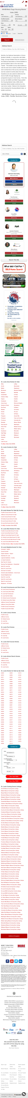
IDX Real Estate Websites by (7, 1094)
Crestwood (3, 401)
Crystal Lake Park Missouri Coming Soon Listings (12, 818)
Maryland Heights (18, 390)
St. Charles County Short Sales (8, 600)
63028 (2, 705)
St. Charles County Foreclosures (8, 598)
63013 (2, 681)
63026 (2, 702)
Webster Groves (17, 426)
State (2, 14)
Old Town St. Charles (6, 570)
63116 (11, 739)
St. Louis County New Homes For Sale (10, 541)
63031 (2, 709)
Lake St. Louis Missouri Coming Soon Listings (11, 857)
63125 (19, 685)
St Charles (16, 409)
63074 (11, 696)
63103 (11, 711)
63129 (19, 694)
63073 (11, 694)
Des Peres (3, 407)
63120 (19, 675)
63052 (2, 743)
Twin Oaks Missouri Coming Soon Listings (10, 906)
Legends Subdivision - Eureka (8, 557)
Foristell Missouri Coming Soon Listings (10, 837)
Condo (9, 33)
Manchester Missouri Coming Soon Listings (11, 859)
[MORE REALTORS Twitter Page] (16, 961)
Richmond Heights (18, 403)
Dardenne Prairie (5, 405)
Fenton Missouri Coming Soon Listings (10, 831)
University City (17, 420)
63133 (19, 702)
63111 (11, 728)
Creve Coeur (4, 403)
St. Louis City (4, 621)
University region (18, 485)
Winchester (16, 437)
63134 (19, 705)
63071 (11, 690)
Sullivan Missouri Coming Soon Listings (10, 899)
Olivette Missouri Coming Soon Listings (10, 876)
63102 (11, 709)
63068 (11, 683)
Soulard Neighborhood (6, 575)
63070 (11, 688)
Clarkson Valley (4, 396)
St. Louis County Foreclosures (8, 589)
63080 (11, 698)
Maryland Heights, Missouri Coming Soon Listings (12, 865)
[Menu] (26, 5)
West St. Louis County (6, 581)
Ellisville (3, 409)
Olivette (15, 401)
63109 (11, 724)
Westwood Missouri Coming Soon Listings (10, 925)
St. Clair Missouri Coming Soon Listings (10, 895)
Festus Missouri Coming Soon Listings (9, 833)
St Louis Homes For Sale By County (12, 510)
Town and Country (18, 418)
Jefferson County (5, 616)
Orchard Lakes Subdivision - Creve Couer (10, 572)
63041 (2, 726)
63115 (11, 737)
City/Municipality (5, 19)
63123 (19, 681)
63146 (19, 724)
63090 (11, 702)
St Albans (16, 407)
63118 (11, 743)
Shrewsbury (16, 405)
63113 (11, 732)
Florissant (3, 418)
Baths (9, 27)
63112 (11, 730)
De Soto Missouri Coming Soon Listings (10, 822)
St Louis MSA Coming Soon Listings (9, 893)
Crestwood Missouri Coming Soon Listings (10, 812)
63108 (11, 722)
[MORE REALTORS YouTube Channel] (12, 961)
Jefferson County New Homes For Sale (10, 535)
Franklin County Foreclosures (8, 606)
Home (3, 33)
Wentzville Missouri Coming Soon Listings (10, 923)
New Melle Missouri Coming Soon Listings (10, 869)
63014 (2, 683)
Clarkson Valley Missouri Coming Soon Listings (11, 803)
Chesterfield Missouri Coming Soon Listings (11, 801)
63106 (11, 717)
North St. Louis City (5, 566)
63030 (2, 707)
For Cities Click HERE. (8, 444)
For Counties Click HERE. (9, 525)
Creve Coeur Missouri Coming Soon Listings (11, 814)
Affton (2, 384)
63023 (2, 698)
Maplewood (16, 388)
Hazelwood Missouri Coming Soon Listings (10, 846)
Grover (2, 428)
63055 (11, 673)
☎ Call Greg (14, 217)
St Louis (16, 411)
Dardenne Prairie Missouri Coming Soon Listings (12, 820)
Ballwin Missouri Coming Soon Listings (10, 790)
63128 (19, 692)
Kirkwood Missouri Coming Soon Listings (10, 852)
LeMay (15, 384)
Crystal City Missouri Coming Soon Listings (11, 816)
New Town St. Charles (6, 562)
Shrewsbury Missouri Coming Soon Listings (11, 884)
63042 (2, 728)
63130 (19, 696)
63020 (2, 694)
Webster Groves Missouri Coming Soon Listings (12, 918)
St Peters (16, 413)
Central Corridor (4, 551)
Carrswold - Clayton (5, 549)
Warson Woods (17, 422)
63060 (11, 677)
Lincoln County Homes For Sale (8, 516)
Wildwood (16, 435)
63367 (19, 737)
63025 (2, 700)
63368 (19, 739)
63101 (11, 707)
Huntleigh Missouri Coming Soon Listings (10, 848)
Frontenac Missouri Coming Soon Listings (10, 842)
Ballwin (2, 388)
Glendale (3, 422)
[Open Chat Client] (24, 1094)
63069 (11, 685)
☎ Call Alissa (14, 253)
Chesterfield (4, 394)
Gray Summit (4, 424)
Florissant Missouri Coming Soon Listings (10, 835)
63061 (11, 679)
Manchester (16, 386)
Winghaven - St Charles (6, 583)
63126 (19, 688)
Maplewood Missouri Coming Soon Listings (11, 861)
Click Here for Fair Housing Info (14, 996)
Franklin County (4, 614)
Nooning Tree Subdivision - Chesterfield (10, 564)
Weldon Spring (17, 428)
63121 (19, 677)
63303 (19, 730)
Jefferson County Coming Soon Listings (10, 850)
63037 (2, 717)
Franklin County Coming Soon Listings (9, 839)
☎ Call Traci (14, 200)
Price (2, 23)
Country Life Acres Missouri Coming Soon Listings (12, 810)
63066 (11, 681)
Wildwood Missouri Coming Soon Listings (10, 927)
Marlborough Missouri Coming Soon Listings (11, 863)
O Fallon (16, 394)
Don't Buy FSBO (14, 781)
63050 (2, 739)
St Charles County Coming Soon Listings (10, 886)
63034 (2, 713)
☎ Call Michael (14, 178)
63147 (19, 726)
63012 (2, 679)
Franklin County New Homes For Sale (9, 531)
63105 (11, 715)
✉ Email (14, 181)
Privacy (14, 1096)
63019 (2, 692)
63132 (19, 700)
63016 (2, 688)
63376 (19, 741)
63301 (19, 728)
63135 (19, 707)
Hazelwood (3, 431)
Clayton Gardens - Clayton (7, 553)
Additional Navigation (14, 936)
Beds (2, 27)
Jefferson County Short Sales (7, 604)
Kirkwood (3, 437)
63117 (11, 741)
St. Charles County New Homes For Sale (10, 537)
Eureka (2, 411)
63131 (19, 698)
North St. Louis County (6, 568)
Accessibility (4, 1096)
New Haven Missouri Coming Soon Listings (11, 867)
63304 (19, 732)
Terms (9, 1096)
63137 (19, 711)
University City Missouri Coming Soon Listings (11, 910)
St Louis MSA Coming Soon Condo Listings (11, 891)
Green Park (3, 426)
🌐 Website (14, 184)
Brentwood (3, 390)
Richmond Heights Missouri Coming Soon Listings (12, 880)
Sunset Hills (16, 416)
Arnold (2, 386)
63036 (2, 715)
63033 (2, 711)
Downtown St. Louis (5, 555)
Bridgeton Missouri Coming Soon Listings (10, 797)
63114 (11, 734)
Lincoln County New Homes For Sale (9, 533)
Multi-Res (20, 33)
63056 (11, 675)
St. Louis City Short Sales (7, 596)
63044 (2, 732)
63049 (2, 737)
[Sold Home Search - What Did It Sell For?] (14, 267)
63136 (19, 709)
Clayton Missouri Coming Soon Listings (10, 805)
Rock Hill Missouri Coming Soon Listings (10, 882)
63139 (19, 715)
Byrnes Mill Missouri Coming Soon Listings (10, 799)
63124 (19, 683)
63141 (19, 717)
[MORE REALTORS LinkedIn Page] (20, 961)
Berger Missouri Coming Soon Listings (9, 793)
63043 (2, 730)
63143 (19, 720)
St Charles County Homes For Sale (9, 519)
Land (14, 33)
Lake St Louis (4, 441)
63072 (11, 692)
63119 (19, 673)
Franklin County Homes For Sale (8, 512)
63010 (2, 675)
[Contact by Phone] (23, 1)
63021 (2, 696)
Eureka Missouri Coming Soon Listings (10, 829)
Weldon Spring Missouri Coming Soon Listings (11, 921)
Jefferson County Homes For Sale (8, 514)
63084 (11, 700)
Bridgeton (3, 392)
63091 (11, 705)
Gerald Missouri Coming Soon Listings (9, 844)
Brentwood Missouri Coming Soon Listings (10, 795)
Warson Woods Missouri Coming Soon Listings (11, 914)
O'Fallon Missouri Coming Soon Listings (10, 871)
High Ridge (3, 433)
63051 (2, 741)
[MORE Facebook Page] (7, 961)
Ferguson (3, 416)
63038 (2, 720)
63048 (2, 734)
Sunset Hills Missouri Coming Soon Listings (11, 901)
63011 (2, 677)
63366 (19, 734)
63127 (19, 690)
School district (18, 19)
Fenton (2, 413)
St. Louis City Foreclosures (7, 593)
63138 (19, 713)
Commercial (5, 36)
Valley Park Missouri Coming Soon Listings (10, 912)
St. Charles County (5, 619)
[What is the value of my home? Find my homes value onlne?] (14, 281)
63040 (2, 724)
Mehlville (16, 392)
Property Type (4, 32)
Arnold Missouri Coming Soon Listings (9, 788)
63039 (2, 722)
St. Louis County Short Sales (7, 591)
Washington (16, 424)
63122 (19, 679)
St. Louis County (5, 623)
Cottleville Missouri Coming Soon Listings (10, 807)
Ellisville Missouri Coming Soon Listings (10, 827)
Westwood (16, 433)
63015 (2, 685)
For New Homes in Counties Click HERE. (13, 544)
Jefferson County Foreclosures (8, 602)
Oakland (16, 396)
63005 (2, 673)
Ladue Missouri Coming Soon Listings (9, 854)
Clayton (3, 399)
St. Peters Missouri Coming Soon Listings (10, 897)
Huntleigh (3, 435)
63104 (11, 713)
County (17, 14)
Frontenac (3, 420)
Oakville (16, 399)
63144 (19, 722)
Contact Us (14, 160)
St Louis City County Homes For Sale (9, 523)
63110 (11, 726)
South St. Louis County (6, 579)
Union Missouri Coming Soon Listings (9, 908)
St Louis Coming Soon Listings (8, 889)
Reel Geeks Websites (14, 1048)
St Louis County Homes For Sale (8, 521)
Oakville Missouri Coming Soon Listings (10, 874)
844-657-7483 (4, 952)
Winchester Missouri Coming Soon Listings (10, 929)
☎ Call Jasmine (14, 236)
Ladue (2, 439)
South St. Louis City (5, 577)
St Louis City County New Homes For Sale (10, 539)
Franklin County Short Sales (7, 608)
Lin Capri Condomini (5, 560)
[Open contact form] (26, 1)
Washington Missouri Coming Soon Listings (11, 916)
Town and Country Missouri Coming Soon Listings (12, 903)
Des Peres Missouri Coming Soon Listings (10, 825)
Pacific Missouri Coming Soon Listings (9, 878)
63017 (2, 690)
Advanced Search (19, 39)
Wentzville (16, 431)
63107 (11, 720)
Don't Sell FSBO (14, 776)
